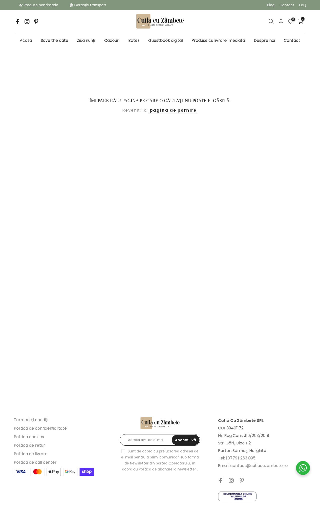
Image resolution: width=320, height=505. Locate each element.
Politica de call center (35, 462)
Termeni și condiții (31, 420)
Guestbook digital (165, 40)
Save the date (54, 40)
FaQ (302, 5)
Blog (270, 5)
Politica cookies (29, 437)
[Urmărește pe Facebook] (17, 22)
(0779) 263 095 (241, 458)
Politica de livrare (31, 454)
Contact (287, 5)
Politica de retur (29, 445)
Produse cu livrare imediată (218, 40)
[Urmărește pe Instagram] (27, 22)
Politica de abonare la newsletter (167, 469)
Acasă (26, 40)
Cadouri (112, 40)
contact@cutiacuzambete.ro (259, 465)
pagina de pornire (173, 110)
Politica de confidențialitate (40, 428)
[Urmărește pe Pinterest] (36, 22)
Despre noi (264, 40)
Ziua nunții (86, 40)
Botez (134, 40)
